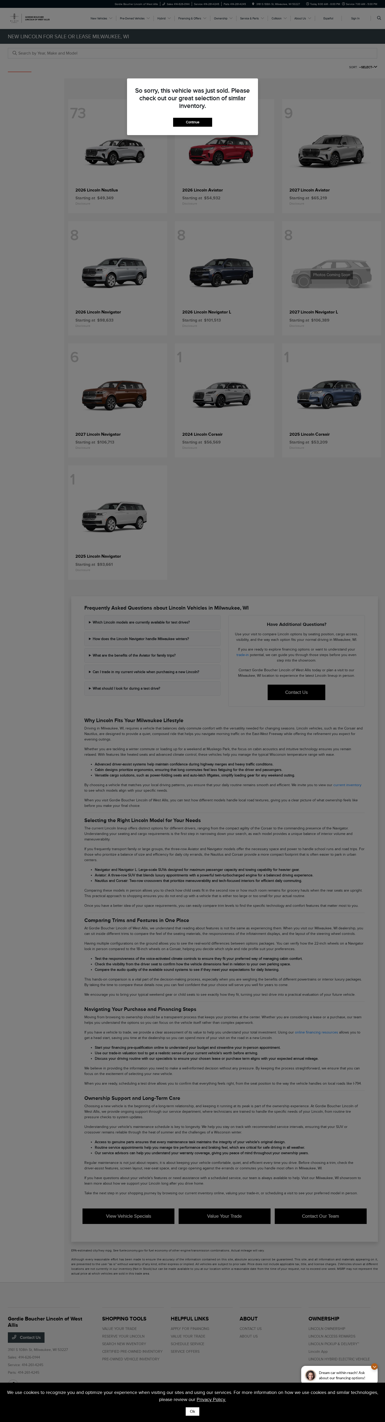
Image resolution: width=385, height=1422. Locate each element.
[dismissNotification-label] (374, 1366)
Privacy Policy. (211, 1399)
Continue (192, 122)
